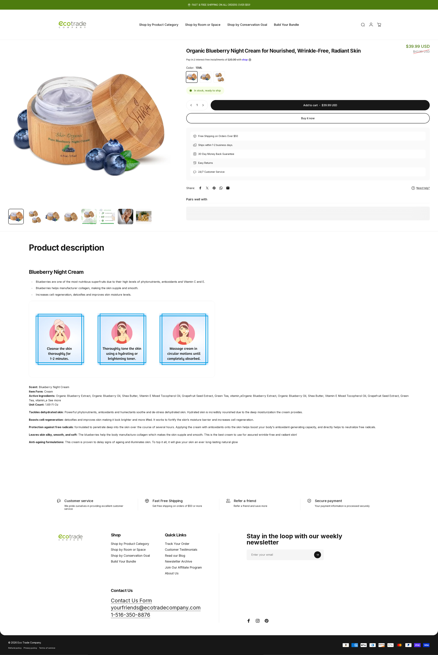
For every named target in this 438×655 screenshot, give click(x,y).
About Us (171, 573)
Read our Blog (175, 555)
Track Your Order (177, 544)
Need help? (423, 187)
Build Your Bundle (123, 561)
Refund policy (15, 648)
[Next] (162, 133)
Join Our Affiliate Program (183, 567)
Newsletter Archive (178, 561)
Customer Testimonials (181, 549)
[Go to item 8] (143, 216)
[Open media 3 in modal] (89, 125)
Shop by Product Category (130, 544)
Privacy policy (30, 648)
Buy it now (308, 118)
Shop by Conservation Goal (130, 555)
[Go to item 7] (125, 216)
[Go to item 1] (34, 216)
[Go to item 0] (16, 216)
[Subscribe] (317, 554)
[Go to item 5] (89, 216)
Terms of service (47, 648)
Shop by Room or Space (128, 549)
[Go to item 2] (52, 216)
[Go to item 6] (107, 216)
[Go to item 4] (70, 216)
